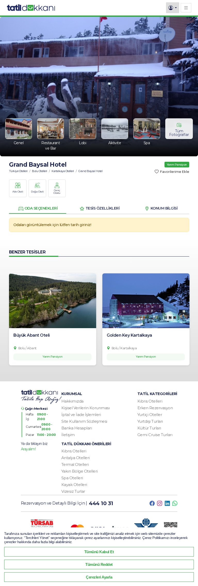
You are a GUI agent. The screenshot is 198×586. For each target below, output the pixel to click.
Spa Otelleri (72, 477)
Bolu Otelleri (39, 171)
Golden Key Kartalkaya (129, 335)
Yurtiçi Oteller (149, 414)
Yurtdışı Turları (150, 421)
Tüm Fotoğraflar (179, 133)
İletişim (68, 434)
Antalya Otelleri (75, 457)
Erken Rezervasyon (155, 407)
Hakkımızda (72, 401)
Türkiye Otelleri (18, 171)
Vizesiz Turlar (73, 491)
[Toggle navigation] (186, 7)
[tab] (37, 208)
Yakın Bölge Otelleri (79, 471)
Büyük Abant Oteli (31, 335)
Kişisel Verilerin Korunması (85, 407)
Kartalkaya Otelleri (63, 171)
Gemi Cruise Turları (154, 434)
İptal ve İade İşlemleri (81, 414)
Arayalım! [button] (28, 449)
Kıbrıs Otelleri (149, 401)
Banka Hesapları (76, 428)
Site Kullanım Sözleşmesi (84, 421)
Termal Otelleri (75, 464)
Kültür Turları (149, 428)
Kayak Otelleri (74, 484)
